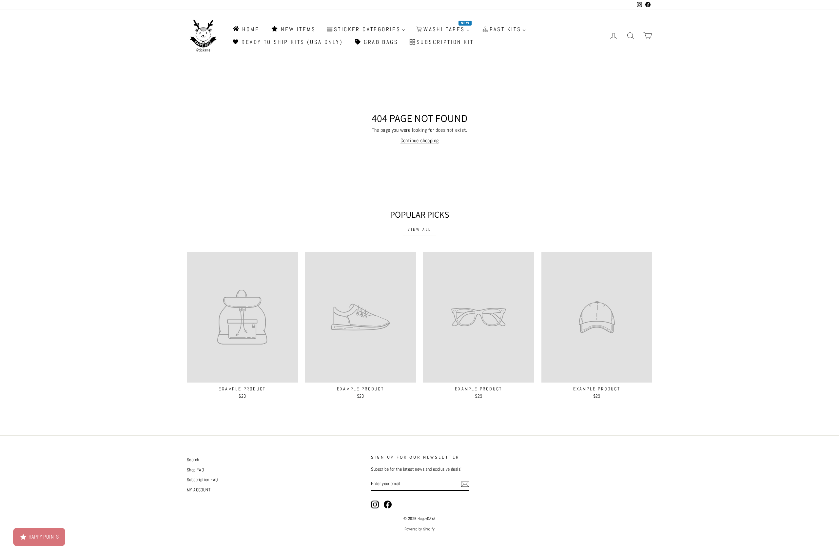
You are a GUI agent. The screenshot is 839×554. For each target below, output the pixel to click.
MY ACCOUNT (198, 490)
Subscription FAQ (202, 480)
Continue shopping (419, 140)
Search (193, 460)
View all (419, 229)
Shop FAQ (195, 470)
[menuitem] (245, 29)
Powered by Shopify (419, 529)
